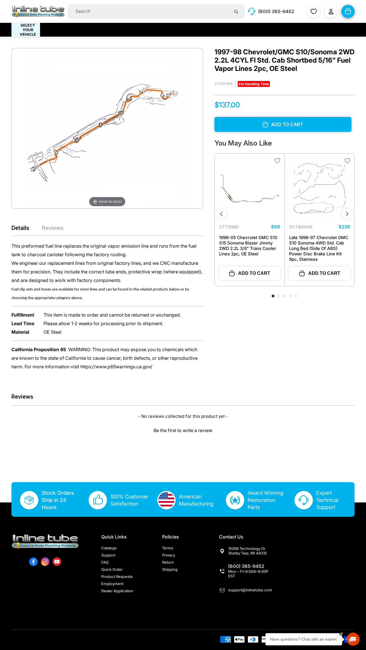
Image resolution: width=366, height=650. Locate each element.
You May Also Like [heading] (243, 143)
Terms (167, 548)
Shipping (170, 569)
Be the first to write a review (183, 430)
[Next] (347, 213)
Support (108, 555)
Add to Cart (254, 273)
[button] (183, 430)
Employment (112, 583)
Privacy (168, 555)
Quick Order (112, 569)
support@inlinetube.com (250, 590)
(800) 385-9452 (246, 566)
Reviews (52, 227)
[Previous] (221, 213)
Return (168, 562)
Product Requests (117, 576)
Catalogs (109, 548)
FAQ (105, 562)
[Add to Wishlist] (277, 161)
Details (20, 227)
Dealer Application (117, 591)
